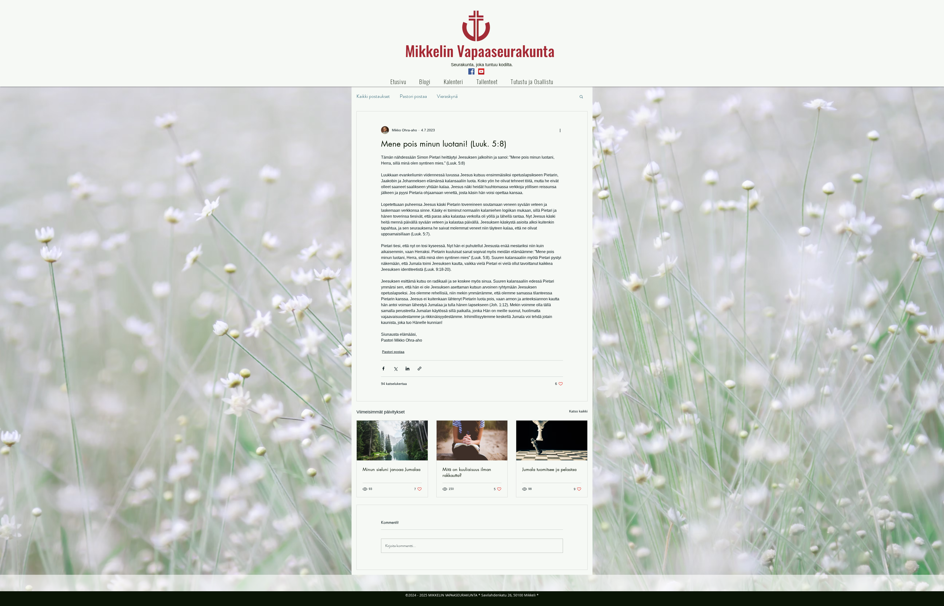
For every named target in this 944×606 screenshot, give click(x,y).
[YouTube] (481, 71)
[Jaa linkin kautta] (419, 368)
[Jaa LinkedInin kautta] (407, 368)
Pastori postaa (413, 96)
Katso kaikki (578, 411)
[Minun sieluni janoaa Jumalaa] (392, 440)
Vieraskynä (447, 96)
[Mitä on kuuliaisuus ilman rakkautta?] (472, 440)
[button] (487, 81)
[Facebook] (471, 71)
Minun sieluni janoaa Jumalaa (391, 469)
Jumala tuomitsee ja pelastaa (549, 469)
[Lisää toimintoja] (560, 130)
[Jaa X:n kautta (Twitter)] (395, 368)
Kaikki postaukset (373, 96)
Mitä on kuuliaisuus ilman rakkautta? (466, 472)
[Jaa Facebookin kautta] (383, 368)
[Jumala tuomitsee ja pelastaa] (551, 440)
